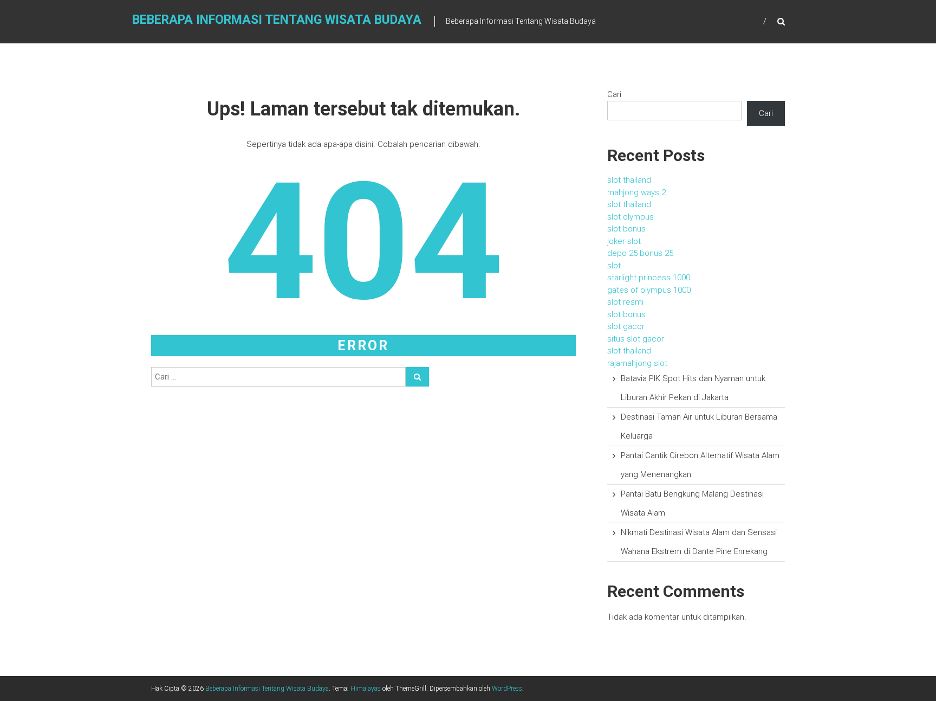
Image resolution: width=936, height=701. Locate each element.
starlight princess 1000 (648, 277)
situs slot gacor (635, 339)
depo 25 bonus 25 (640, 253)
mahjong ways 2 (636, 192)
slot (614, 266)
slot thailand (629, 180)
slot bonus (626, 229)
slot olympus (630, 217)
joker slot (624, 241)
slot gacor (626, 326)
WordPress (507, 688)
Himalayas (365, 688)
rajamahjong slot (637, 363)
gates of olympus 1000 (649, 290)
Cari (614, 94)
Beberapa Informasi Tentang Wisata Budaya (276, 19)
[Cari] (417, 377)
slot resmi (625, 302)
